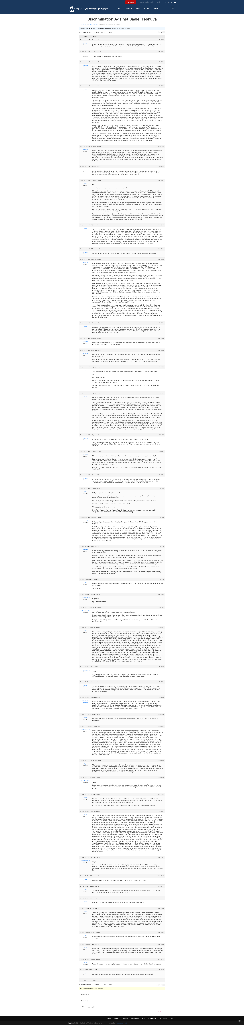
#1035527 (161, 726)
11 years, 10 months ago (118, 28)
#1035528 (161, 760)
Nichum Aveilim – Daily (146, 2)
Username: (85, 994)
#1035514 (161, 475)
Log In (159, 1011)
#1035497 (161, 51)
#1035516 (161, 517)
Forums (85, 24)
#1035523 (161, 667)
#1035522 (161, 627)
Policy (172, 1018)
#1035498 (161, 62)
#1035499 (161, 86)
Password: (84, 1001)
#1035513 (161, 451)
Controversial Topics (93, 24)
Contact (155, 8)
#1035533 (161, 876)
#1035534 (161, 886)
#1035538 (161, 944)
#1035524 (161, 682)
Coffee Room (128, 8)
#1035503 (161, 225)
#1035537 (161, 932)
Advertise (125, 1018)
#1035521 (161, 607)
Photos (146, 8)
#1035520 (161, 594)
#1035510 (161, 367)
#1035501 (161, 166)
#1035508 (161, 338)
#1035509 (161, 350)
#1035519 (161, 579)
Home (118, 8)
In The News (163, 1018)
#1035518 (161, 546)
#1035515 (161, 488)
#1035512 (161, 435)
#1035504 (161, 249)
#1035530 (161, 794)
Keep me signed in (89, 1007)
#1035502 (161, 180)
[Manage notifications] (239, 1020)
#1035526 (161, 714)
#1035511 (161, 393)
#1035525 (161, 697)
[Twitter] (172, 2)
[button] (172, 7)
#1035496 (161, 40)
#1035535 (161, 898)
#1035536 (161, 908)
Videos (138, 8)
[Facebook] (165, 2)
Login (158, 2)
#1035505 (161, 259)
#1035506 (161, 323)
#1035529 (161, 777)
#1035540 (161, 959)
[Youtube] (175, 2)
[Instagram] (168, 2)
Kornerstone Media (121, 1023)
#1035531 (161, 811)
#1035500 (161, 146)
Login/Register (152, 1018)
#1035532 (161, 857)
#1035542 (161, 969)
